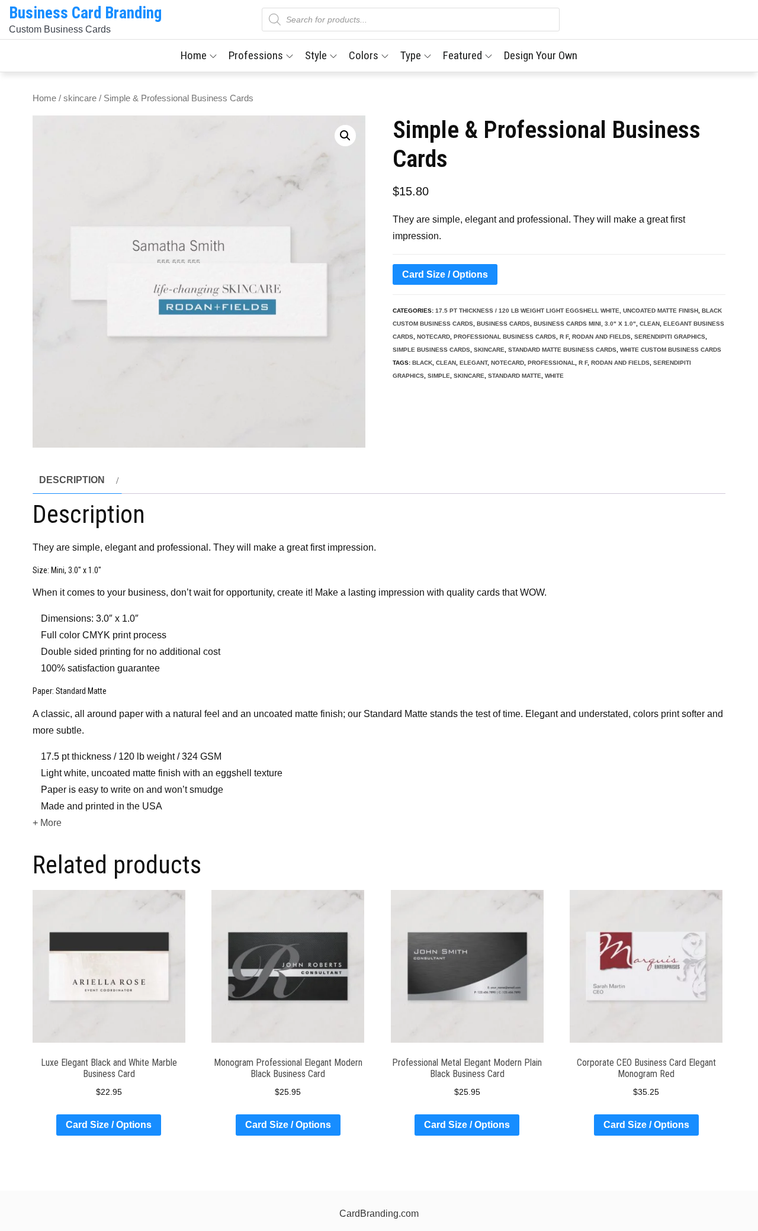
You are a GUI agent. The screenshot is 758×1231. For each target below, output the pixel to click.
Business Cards (503, 323)
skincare (80, 98)
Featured (462, 55)
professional (551, 362)
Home (194, 55)
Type (410, 55)
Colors (363, 55)
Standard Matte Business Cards (562, 349)
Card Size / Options (445, 274)
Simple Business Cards (431, 349)
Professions (256, 55)
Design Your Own (540, 55)
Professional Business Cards (505, 336)
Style (316, 55)
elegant (473, 362)
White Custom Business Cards (670, 349)
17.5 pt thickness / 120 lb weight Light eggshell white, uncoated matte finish (566, 310)
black (422, 362)
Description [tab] (72, 480)
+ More (47, 823)
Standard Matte (514, 375)
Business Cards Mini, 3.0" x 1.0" (585, 323)
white (554, 375)
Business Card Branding (85, 13)
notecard (433, 336)
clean (650, 323)
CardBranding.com (379, 1213)
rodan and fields (601, 336)
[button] (345, 135)
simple (439, 375)
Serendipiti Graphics (669, 336)
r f (564, 336)
